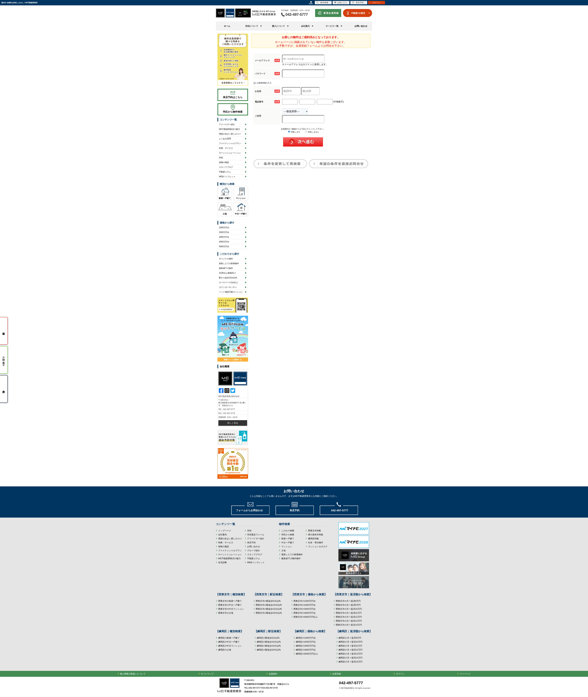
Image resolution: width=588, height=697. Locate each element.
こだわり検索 (287, 530)
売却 (221, 157)
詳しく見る (232, 423)
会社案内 (222, 534)
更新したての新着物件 (229, 263)
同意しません (313, 132)
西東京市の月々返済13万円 (349, 621)
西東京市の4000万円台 (305, 613)
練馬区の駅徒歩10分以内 (269, 642)
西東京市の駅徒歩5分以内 (268, 601)
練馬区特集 (313, 538)
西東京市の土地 (225, 613)
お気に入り (342, 3)
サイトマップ (207, 674)
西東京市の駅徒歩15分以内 (269, 609)
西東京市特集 (314, 530)
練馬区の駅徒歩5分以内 (268, 638)
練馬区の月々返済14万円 (350, 657)
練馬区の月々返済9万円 (350, 638)
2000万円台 (224, 232)
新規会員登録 (331, 13)
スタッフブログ (226, 167)
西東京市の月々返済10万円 (349, 609)
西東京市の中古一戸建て (230, 605)
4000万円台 (224, 242)
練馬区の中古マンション (230, 646)
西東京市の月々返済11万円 (349, 613)
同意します (295, 132)
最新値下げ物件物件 (291, 558)
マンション (241, 198)
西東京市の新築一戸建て (230, 601)
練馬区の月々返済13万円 (350, 653)
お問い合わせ (360, 26)
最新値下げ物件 (226, 268)
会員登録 (336, 674)
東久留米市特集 (315, 534)
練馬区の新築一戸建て (229, 638)
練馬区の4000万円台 (306, 650)
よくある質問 (225, 139)
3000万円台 (224, 237)
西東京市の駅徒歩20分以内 (269, 613)
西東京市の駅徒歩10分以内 (269, 605)
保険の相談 (224, 162)
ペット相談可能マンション (231, 292)
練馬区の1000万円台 (306, 638)
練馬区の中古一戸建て (229, 642)
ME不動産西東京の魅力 (229, 129)
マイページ (465, 674)
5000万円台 (224, 246)
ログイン (400, 674)
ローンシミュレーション (230, 153)
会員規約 (273, 674)
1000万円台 (224, 227)
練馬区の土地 (224, 650)
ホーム (227, 26)
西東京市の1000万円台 (305, 601)
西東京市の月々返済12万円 (349, 617)
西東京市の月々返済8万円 (348, 601)
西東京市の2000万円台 (305, 605)
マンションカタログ (317, 546)
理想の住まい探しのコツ (230, 134)
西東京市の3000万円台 (305, 609)
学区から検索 (287, 534)
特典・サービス (226, 148)
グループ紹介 (253, 550)
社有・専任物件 (315, 542)
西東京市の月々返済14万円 (349, 625)
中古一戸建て (241, 214)
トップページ (224, 530)
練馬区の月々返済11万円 (350, 646)
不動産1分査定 (358, 13)
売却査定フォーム (255, 534)
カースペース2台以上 (228, 282)
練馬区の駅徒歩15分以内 (269, 646)
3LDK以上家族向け (227, 273)
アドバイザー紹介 (227, 124)
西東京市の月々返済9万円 (348, 605)
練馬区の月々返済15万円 (350, 661)
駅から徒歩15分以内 (228, 278)
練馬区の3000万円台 (306, 646)
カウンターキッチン (228, 287)
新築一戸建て (225, 198)
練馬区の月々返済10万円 (350, 642)
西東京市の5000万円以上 (306, 617)
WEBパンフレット (227, 176)
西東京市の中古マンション (231, 609)
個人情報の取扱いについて (133, 674)
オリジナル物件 (226, 259)
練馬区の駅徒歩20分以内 (269, 650)
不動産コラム (225, 172)
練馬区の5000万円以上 (307, 653)
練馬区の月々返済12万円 (350, 650)
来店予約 (251, 542)
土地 (225, 214)
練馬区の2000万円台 (306, 642)
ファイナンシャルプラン (230, 143)
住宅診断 (222, 562)
